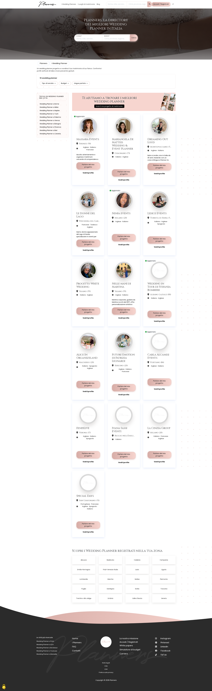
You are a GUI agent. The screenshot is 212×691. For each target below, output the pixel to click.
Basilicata (110, 560)
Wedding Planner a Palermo (50, 117)
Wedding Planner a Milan (49, 107)
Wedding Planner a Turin (49, 114)
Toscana (164, 589)
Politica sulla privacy (106, 672)
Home (75, 638)
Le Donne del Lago (85, 215)
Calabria (137, 560)
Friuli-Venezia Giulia (110, 569)
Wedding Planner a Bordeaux (46, 648)
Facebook (165, 650)
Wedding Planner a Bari (48, 130)
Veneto (164, 598)
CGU (106, 666)
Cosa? (79, 36)
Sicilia (137, 589)
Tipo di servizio (48, 83)
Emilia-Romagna (83, 569)
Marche (110, 579)
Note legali (106, 663)
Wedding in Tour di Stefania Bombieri (159, 287)
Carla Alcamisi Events (158, 356)
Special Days (85, 496)
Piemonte (164, 579)
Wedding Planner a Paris (45, 641)
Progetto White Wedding (87, 285)
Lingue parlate (80, 83)
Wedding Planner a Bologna (50, 124)
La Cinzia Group (159, 428)
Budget (64, 83)
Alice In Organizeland (86, 356)
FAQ (74, 646)
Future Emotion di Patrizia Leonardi (123, 358)
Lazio (137, 569)
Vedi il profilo (88, 173)
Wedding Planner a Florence (50, 127)
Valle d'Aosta (137, 598)
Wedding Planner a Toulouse (46, 651)
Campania (164, 560)
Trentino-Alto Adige (83, 598)
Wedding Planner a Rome (49, 104)
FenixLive (82, 428)
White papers (126, 645)
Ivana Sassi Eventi (119, 429)
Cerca (133, 38)
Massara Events (87, 139)
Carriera (124, 653)
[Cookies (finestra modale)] (4, 687)
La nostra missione (129, 638)
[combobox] (116, 4)
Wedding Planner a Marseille (46, 654)
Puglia (83, 589)
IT (173, 4)
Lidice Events (157, 213)
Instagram (165, 638)
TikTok (163, 654)
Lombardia (84, 579)
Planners (43, 63)
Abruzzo (84, 560)
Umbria (110, 598)
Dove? (107, 36)
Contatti (76, 650)
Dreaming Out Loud (158, 141)
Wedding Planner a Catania (50, 134)
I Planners (76, 642)
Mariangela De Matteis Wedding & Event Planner (122, 144)
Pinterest (165, 642)
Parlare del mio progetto (88, 165)
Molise (137, 579)
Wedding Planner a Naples (50, 110)
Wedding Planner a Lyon (45, 644)
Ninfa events (121, 213)
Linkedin (164, 646)
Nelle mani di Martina (121, 285)
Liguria (163, 569)
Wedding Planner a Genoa (50, 120)
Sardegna (110, 589)
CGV (106, 669)
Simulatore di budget (130, 649)
